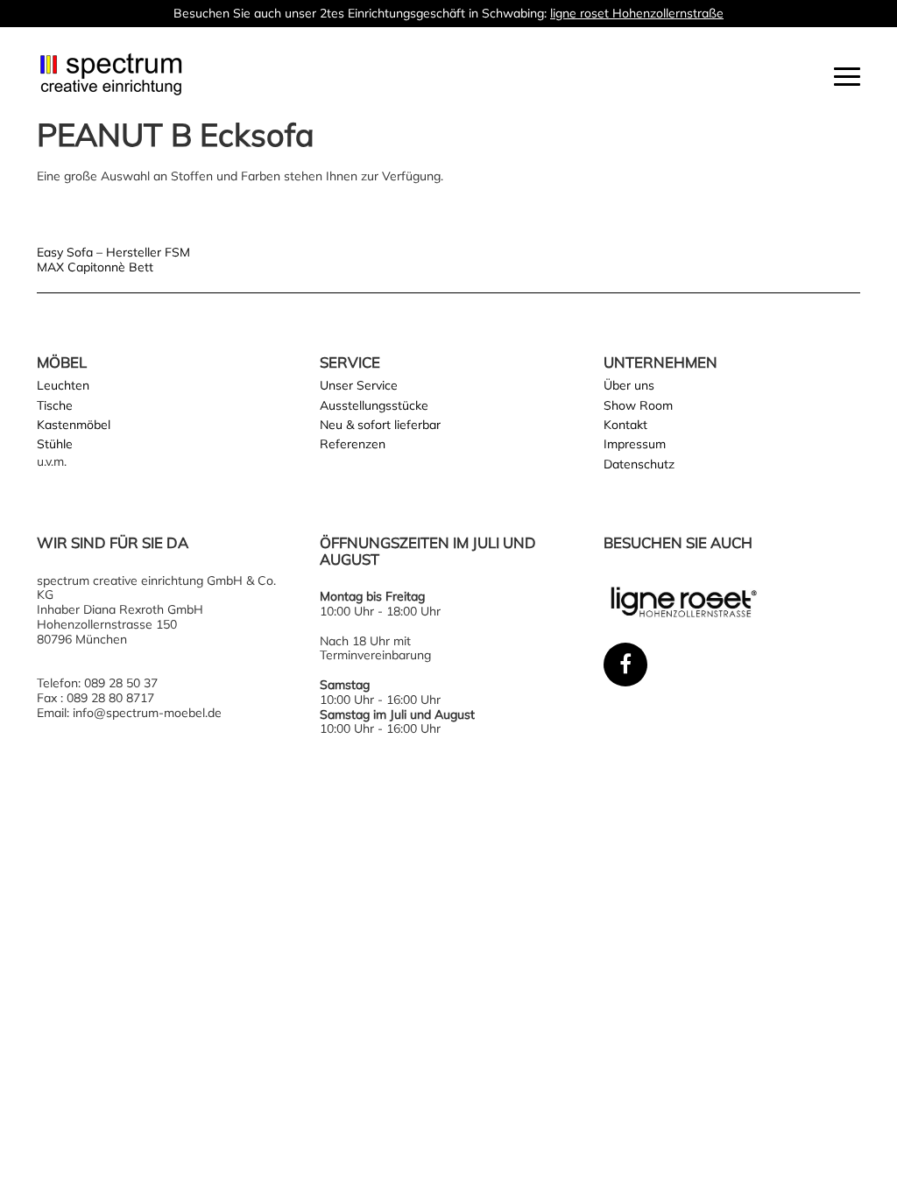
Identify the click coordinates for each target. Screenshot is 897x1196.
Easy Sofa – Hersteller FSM (113, 252)
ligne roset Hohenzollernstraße (637, 13)
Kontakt (625, 425)
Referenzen (352, 444)
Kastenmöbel (73, 425)
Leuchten (63, 385)
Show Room (638, 405)
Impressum (635, 444)
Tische (55, 405)
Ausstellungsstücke (374, 405)
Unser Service (359, 385)
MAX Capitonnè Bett (95, 267)
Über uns (629, 385)
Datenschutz (639, 464)
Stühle (55, 444)
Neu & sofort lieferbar (380, 425)
